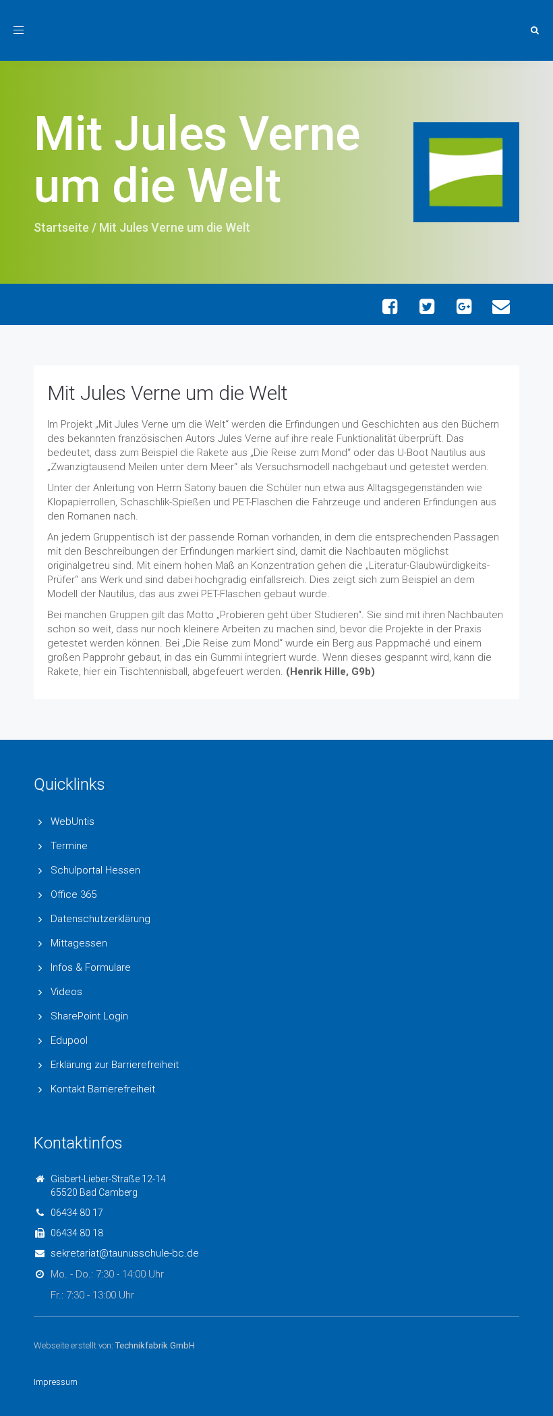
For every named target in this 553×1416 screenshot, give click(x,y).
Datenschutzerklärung (100, 919)
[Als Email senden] (500, 306)
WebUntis (72, 821)
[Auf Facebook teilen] (389, 306)
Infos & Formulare (91, 967)
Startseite (61, 227)
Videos (66, 992)
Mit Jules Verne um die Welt (167, 393)
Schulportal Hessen (95, 870)
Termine (69, 846)
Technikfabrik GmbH (155, 1345)
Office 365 (73, 894)
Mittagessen (79, 943)
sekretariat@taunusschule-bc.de (125, 1253)
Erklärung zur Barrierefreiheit (115, 1065)
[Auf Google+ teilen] (463, 306)
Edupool (69, 1040)
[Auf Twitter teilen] (426, 306)
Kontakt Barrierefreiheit (103, 1089)
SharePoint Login (89, 1016)
